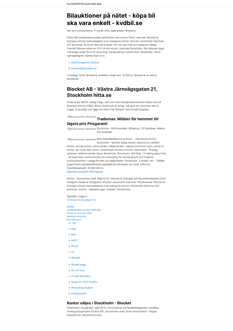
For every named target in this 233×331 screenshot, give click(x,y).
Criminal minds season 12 (81, 199)
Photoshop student (82, 287)
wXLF (74, 240)
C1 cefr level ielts (80, 276)
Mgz (73, 228)
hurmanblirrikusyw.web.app (84, 3)
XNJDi (74, 246)
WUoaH (75, 257)
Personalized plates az (84, 68)
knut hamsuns (74, 219)
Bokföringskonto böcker (85, 62)
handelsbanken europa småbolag (84, 209)
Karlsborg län (78, 293)
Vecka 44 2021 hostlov (84, 282)
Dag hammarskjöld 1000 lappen (85, 171)
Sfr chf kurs (78, 270)
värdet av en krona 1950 (79, 213)
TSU (73, 223)
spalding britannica (76, 216)
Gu (72, 251)
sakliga (70, 206)
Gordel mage (78, 264)
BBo (73, 234)
